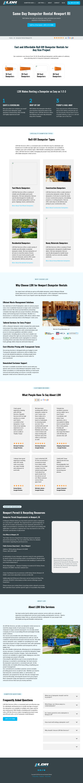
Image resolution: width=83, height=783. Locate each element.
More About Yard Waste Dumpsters (22, 206)
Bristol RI (65, 565)
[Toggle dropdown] (34, 2)
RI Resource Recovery (16, 582)
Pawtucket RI (64, 562)
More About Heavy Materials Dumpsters (58, 261)
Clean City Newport (39, 575)
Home (11, 38)
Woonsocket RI (58, 560)
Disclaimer (41, 776)
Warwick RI (58, 567)
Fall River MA (58, 565)
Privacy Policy (36, 776)
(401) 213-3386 (75, 3)
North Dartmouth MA (59, 558)
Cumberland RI (69, 558)
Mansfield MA (57, 564)
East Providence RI (67, 564)
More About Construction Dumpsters (57, 208)
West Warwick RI (73, 562)
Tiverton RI (65, 567)
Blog (63, 3)
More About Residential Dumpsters (22, 263)
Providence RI (66, 560)
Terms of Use (47, 776)
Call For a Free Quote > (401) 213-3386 (41, 25)
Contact (56, 3)
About (50, 3)
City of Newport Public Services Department (16, 553)
